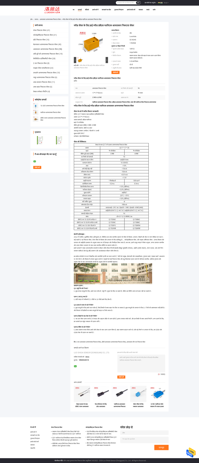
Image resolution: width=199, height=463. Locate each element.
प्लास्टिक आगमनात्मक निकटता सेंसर (50, 112)
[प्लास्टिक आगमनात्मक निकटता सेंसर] (35, 112)
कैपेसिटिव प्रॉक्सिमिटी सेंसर (42, 58)
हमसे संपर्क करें (131, 10)
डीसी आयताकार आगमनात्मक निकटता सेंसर (114, 342)
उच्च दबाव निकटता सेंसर (41, 87)
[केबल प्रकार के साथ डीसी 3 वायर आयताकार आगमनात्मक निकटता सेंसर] (82, 394)
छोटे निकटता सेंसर (39, 40)
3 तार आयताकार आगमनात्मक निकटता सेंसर (88, 342)
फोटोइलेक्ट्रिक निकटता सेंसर (43, 35)
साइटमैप (32, 448)
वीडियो (87, 10)
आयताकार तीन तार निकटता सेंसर (136, 342)
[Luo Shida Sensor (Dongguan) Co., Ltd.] (53, 10)
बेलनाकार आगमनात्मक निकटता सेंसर (45, 44)
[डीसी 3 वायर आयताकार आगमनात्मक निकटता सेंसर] (35, 119)
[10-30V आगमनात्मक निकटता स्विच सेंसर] (35, 105)
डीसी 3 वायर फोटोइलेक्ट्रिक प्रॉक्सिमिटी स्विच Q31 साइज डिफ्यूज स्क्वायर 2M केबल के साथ (102, 438)
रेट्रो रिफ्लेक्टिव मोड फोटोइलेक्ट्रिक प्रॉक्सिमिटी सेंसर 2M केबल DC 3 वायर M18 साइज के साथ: (102, 433)
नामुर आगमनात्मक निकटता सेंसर (43, 77)
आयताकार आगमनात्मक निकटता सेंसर (50, 19)
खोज (138, 3)
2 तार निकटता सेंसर (40, 63)
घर (73, 10)
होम (31, 19)
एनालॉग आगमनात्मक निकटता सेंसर (44, 73)
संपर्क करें (115, 72)
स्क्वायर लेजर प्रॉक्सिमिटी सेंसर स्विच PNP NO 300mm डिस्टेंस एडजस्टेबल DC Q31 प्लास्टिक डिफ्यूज (66, 433)
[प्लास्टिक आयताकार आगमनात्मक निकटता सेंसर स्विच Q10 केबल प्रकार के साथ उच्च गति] (119, 394)
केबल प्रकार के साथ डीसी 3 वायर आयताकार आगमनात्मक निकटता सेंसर (82, 405)
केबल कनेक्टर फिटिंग (40, 91)
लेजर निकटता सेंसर (39, 30)
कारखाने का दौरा (106, 10)
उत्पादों (80, 10)
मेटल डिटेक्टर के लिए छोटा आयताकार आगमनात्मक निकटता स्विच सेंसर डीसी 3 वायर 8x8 (101, 405)
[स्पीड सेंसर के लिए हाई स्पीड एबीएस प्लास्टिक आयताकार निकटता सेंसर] (90, 43)
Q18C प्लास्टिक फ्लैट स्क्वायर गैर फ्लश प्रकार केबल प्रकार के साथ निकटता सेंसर (157, 405)
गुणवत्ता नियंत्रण (119, 10)
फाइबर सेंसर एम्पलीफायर (41, 68)
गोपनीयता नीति (58, 461)
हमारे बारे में (95, 10)
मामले (147, 10)
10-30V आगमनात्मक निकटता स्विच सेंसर (52, 106)
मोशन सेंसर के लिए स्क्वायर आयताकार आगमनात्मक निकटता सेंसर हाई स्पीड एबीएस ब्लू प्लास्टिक (138, 405)
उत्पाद (36, 19)
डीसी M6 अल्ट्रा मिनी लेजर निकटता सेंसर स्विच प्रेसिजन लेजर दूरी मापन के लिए (66, 445)
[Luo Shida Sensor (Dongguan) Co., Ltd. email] (36, 161)
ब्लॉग (154, 10)
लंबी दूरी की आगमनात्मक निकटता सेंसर (46, 54)
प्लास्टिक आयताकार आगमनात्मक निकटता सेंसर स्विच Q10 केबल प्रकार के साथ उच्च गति (119, 405)
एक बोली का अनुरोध (150, 3)
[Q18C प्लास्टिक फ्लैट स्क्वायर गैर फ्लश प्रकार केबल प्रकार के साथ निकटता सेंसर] (157, 394)
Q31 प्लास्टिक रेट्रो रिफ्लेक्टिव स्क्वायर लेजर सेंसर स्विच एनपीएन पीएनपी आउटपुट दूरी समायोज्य (66, 439)
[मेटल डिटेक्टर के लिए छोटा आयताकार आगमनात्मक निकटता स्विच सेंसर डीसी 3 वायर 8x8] (101, 394)
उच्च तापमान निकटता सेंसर (42, 82)
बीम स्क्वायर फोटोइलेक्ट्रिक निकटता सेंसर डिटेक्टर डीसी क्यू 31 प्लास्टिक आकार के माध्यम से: (101, 444)
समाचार (141, 10)
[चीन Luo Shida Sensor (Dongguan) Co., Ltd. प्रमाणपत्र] (39, 140)
